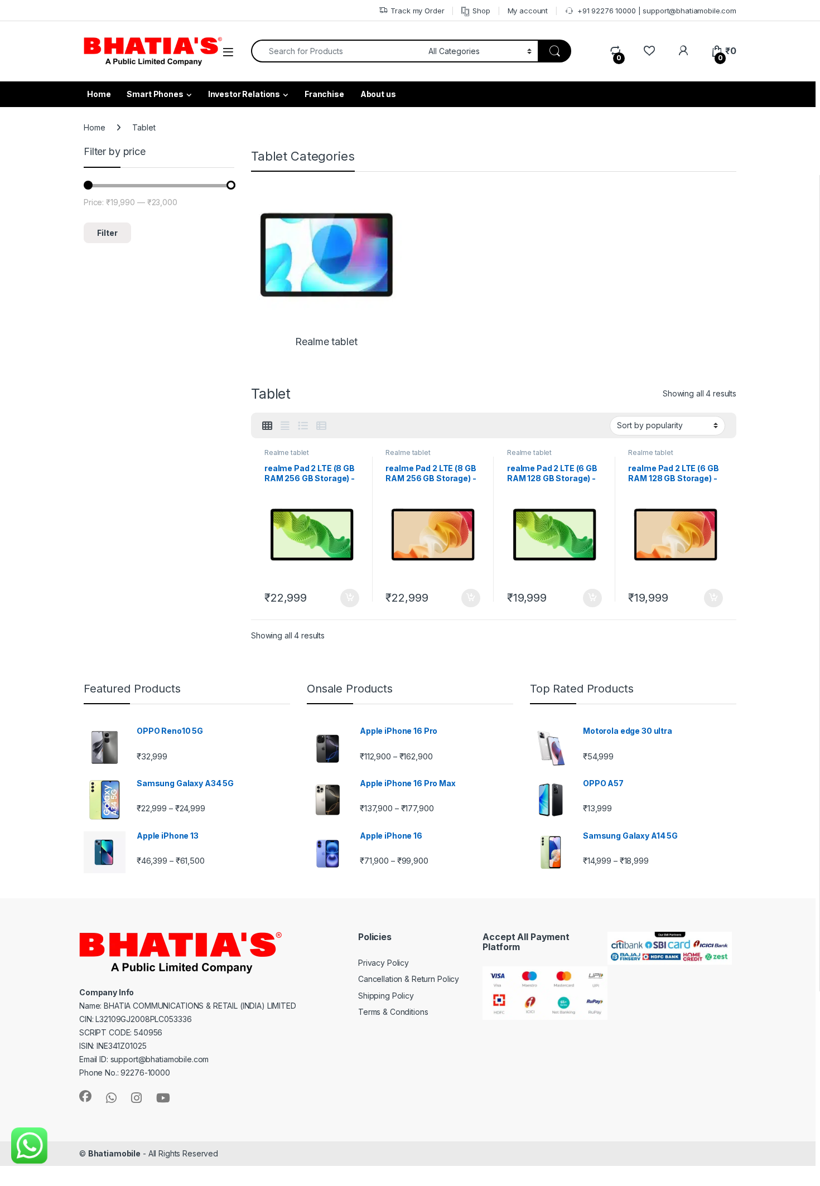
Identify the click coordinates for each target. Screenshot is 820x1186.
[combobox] (336, 51)
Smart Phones (155, 94)
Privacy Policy (383, 962)
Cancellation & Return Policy (408, 979)
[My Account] (683, 51)
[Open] (228, 52)
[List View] (303, 426)
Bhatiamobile (114, 1153)
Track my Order (417, 10)
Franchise (324, 94)
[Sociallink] (85, 1096)
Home (94, 127)
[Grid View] (267, 426)
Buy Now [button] (349, 598)
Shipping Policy (386, 995)
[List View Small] (321, 426)
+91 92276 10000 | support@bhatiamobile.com (656, 10)
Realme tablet (286, 452)
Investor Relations (244, 94)
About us (378, 94)
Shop (481, 10)
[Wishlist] (649, 51)
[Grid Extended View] (285, 426)
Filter (107, 233)
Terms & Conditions (393, 1011)
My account (528, 10)
